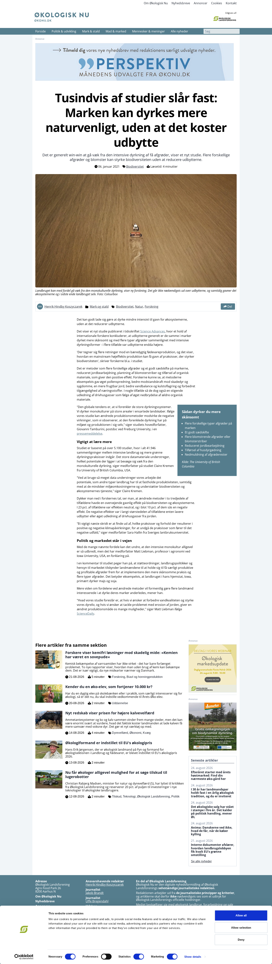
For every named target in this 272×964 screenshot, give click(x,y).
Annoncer (200, 3)
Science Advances (152, 331)
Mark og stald (99, 306)
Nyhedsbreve (181, 3)
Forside (40, 31)
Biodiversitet (135, 166)
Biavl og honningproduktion (145, 676)
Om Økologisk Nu (156, 3)
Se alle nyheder (201, 861)
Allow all (241, 915)
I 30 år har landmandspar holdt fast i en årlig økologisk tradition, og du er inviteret (212, 793)
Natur (139, 306)
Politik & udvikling (64, 31)
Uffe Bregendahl (97, 901)
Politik (175, 796)
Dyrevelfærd (120, 732)
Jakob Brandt (95, 893)
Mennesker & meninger (148, 31)
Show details (192, 956)
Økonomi (135, 732)
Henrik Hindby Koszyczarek (63, 306)
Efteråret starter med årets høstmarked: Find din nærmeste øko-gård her (211, 775)
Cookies (216, 3)
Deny (241, 939)
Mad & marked (116, 31)
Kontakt (231, 3)
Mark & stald (91, 31)
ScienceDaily (85, 614)
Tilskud (116, 796)
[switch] (106, 957)
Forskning (151, 306)
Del (229, 306)
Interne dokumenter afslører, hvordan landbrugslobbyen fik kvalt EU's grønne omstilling (212, 850)
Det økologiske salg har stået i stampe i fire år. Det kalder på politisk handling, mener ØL (212, 812)
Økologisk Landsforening (153, 796)
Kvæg (147, 732)
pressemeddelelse (89, 434)
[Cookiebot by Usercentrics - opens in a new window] (24, 957)
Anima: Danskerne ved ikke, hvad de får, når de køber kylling (211, 831)
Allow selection (241, 927)
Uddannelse (120, 703)
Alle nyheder (179, 31)
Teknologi (129, 796)
